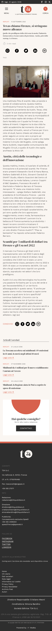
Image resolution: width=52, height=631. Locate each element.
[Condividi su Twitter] (26, 50)
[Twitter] (50, 2)
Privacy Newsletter (9, 587)
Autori (4, 592)
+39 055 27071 (8, 488)
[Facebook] (42, 2)
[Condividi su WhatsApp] (7, 50)
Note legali (6, 579)
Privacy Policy (7, 584)
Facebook (7, 538)
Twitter (6, 544)
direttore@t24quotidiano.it (13, 507)
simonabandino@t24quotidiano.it (16, 512)
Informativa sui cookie (11, 582)
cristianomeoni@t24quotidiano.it (15, 510)
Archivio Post (7, 589)
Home (4, 571)
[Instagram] (46, 2)
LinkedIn (6, 547)
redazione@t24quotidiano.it (13, 500)
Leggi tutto (7, 358)
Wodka (33, 628)
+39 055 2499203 (9, 522)
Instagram (7, 541)
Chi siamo (6, 574)
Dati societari (7, 576)
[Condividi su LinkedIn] (35, 50)
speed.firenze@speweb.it (12, 524)
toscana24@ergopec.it (15, 484)
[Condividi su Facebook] (16, 50)
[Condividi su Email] (44, 50)
